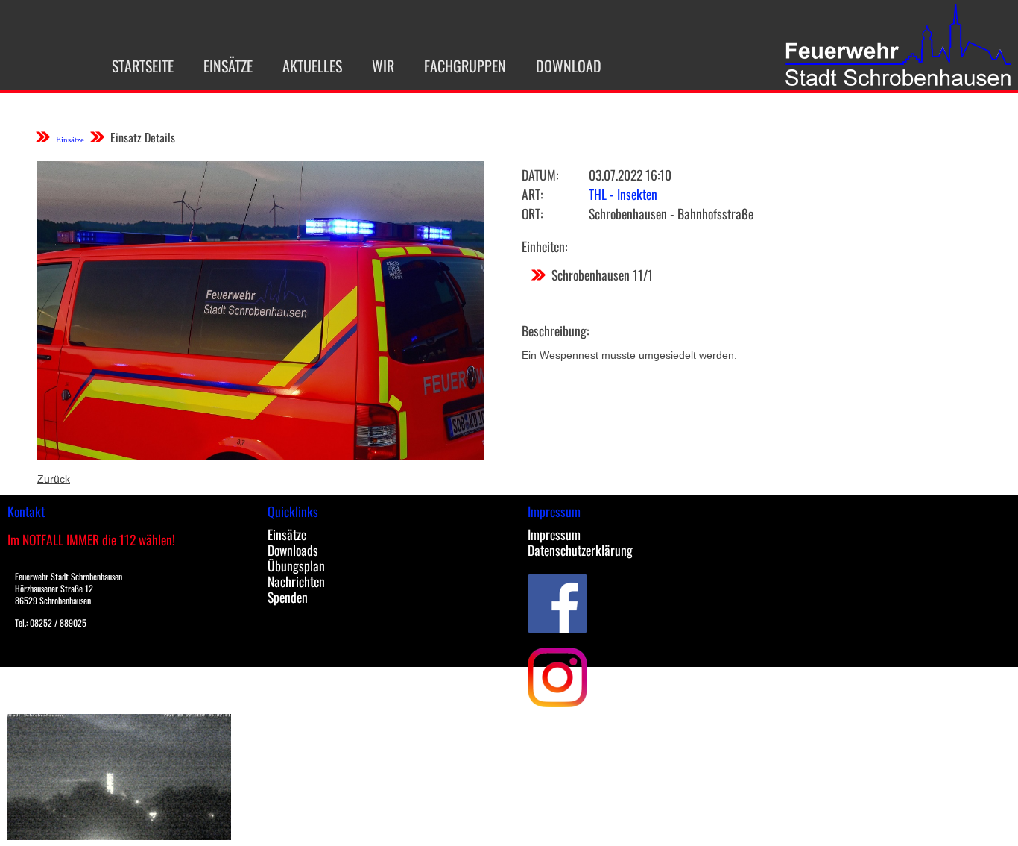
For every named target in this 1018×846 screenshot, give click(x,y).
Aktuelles (312, 65)
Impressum (554, 534)
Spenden (288, 597)
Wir (383, 65)
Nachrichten (296, 581)
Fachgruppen (465, 65)
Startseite (143, 65)
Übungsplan (296, 565)
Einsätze (228, 65)
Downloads (293, 550)
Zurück (53, 479)
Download (568, 65)
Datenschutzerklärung (580, 550)
